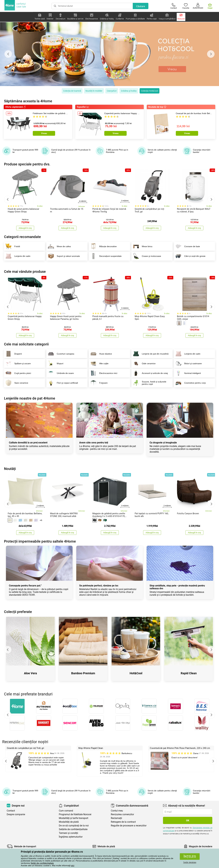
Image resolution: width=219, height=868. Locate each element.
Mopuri (60, 363)
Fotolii (17, 246)
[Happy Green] (149, 723)
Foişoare (103, 383)
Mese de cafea (64, 246)
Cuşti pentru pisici (22, 373)
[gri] (26, 520)
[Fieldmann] (96, 706)
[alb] (184, 323)
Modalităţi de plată (69, 822)
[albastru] (20, 520)
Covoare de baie (192, 246)
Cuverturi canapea (65, 354)
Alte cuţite (103, 363)
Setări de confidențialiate (42, 863)
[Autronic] (43, 706)
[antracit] (95, 520)
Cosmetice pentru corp (195, 383)
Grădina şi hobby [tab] (129, 91)
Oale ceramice (149, 363)
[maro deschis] (179, 323)
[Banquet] (43, 723)
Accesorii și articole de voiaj (155, 373)
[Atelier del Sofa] (123, 723)
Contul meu (117, 811)
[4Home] (17, 706)
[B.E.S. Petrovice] (202, 706)
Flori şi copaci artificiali (67, 383)
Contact (11, 811)
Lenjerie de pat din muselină (155, 354)
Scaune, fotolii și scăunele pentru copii (154, 382)
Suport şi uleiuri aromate (68, 256)
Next (211, 54)
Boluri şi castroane (193, 363)
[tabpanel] (109, 54)
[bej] (10, 520)
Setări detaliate (189, 862)
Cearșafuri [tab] (112, 91)
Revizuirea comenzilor (122, 814)
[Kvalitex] (70, 706)
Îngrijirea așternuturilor (71, 837)
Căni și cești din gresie (194, 256)
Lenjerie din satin (22, 256)
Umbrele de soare (65, 373)
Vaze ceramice (21, 383)
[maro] (31, 520)
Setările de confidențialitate (73, 829)
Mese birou (147, 246)
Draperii (18, 354)
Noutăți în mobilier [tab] (94, 91)
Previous (8, 54)
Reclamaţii (116, 818)
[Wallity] (202, 723)
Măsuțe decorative (108, 246)
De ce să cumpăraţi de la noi (74, 825)
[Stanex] (149, 706)
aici (72, 865)
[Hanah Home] (17, 723)
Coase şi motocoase (151, 256)
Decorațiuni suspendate (110, 256)
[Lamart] (175, 706)
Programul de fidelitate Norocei (75, 814)
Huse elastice (105, 354)
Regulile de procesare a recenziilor (128, 825)
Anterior (7, 715)
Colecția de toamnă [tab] (72, 91)
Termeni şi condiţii (68, 833)
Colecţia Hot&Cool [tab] (149, 91)
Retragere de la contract (123, 822)
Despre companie (16, 814)
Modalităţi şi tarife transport (73, 818)
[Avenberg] (96, 723)
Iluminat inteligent (192, 373)
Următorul (211, 715)
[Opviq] (123, 706)
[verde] (105, 520)
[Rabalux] (175, 723)
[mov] (36, 520)
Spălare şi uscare (22, 363)
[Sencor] (70, 723)
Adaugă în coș (25, 228)
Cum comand (66, 811)
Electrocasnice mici (108, 373)
